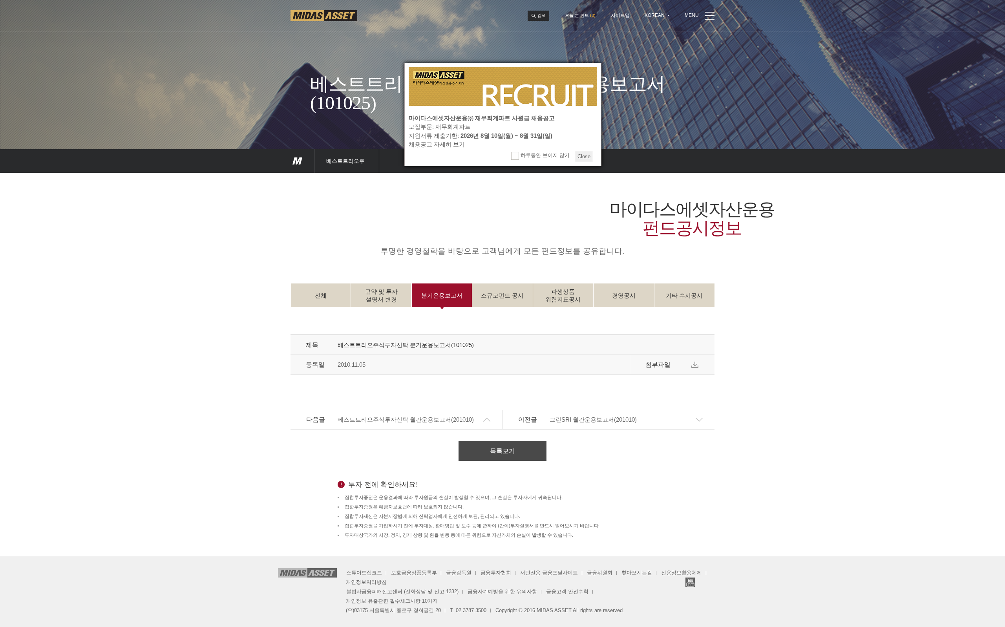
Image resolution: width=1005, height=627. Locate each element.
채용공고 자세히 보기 (437, 144)
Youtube (690, 582)
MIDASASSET (297, 161)
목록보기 (502, 451)
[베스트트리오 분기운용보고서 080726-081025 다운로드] (694, 365)
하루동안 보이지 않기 (544, 155)
